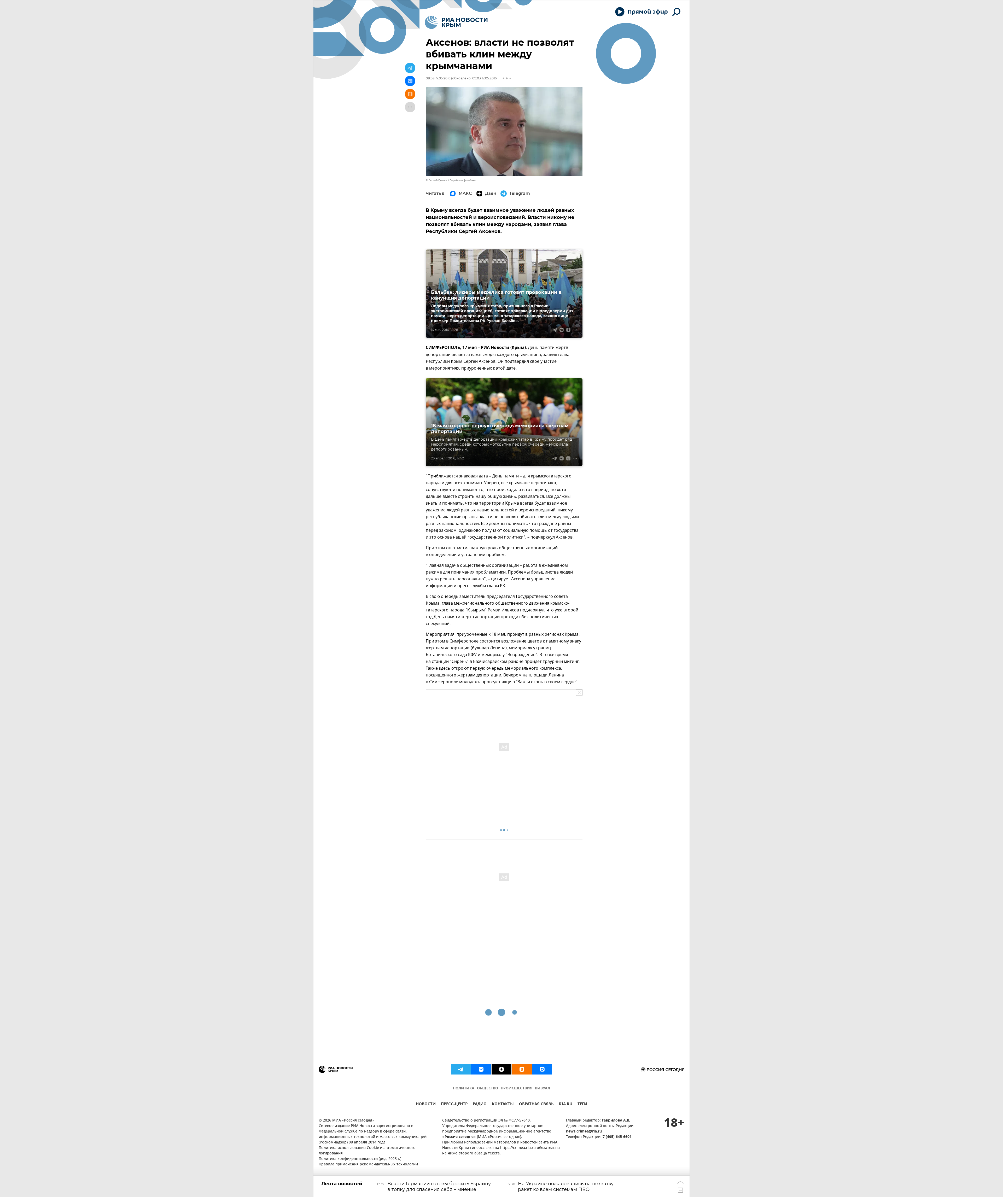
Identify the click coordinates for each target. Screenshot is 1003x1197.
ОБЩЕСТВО (487, 1088)
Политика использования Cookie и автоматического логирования (367, 1151)
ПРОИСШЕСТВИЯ (516, 1088)
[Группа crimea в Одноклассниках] (522, 1069)
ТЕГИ (582, 1105)
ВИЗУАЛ (542, 1088)
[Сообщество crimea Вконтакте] (481, 1069)
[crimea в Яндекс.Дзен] (501, 1069)
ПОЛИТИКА (463, 1088)
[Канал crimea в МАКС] (542, 1069)
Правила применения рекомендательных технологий (368, 1164)
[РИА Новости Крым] (456, 22)
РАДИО (480, 1105)
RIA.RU (565, 1105)
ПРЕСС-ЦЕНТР (454, 1105)
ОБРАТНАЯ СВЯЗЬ (536, 1105)
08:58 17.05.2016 (438, 78)
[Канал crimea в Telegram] (461, 1069)
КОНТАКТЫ (503, 1105)
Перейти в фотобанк (463, 180)
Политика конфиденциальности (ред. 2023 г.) (360, 1159)
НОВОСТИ (426, 1105)
